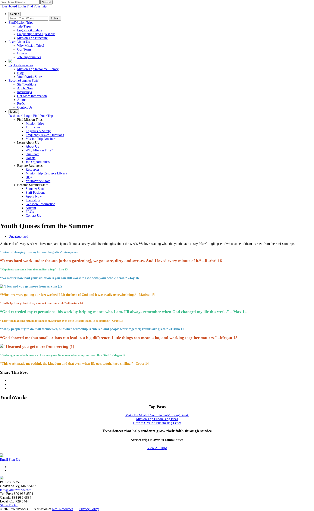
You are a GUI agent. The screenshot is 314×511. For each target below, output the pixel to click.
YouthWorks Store (29, 76)
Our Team (24, 49)
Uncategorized (18, 236)
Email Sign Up (10, 459)
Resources (33, 169)
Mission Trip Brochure (32, 38)
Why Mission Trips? (30, 45)
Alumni (22, 100)
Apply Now (25, 88)
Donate (22, 53)
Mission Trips (35, 123)
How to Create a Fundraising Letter (157, 423)
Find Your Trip (37, 6)
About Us (32, 146)
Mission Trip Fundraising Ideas (157, 419)
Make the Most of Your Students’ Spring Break (157, 415)
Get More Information (32, 96)
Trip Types (24, 26)
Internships (24, 92)
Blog (20, 73)
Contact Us (24, 107)
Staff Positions (27, 84)
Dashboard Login (14, 6)
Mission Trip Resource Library (38, 69)
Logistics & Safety (29, 30)
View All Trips (157, 448)
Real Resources (62, 509)
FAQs (21, 103)
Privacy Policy (89, 509)
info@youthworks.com (15, 490)
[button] (9, 505)
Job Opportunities (29, 57)
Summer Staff (35, 188)
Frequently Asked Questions (36, 34)
